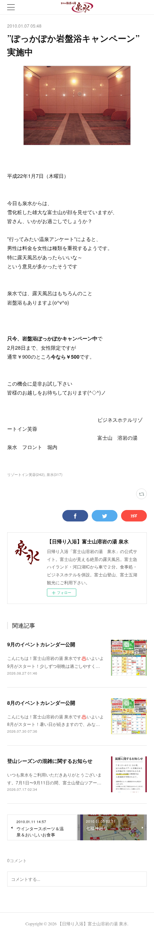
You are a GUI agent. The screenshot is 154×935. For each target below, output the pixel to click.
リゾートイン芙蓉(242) (25, 474)
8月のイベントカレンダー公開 (41, 702)
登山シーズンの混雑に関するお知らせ (49, 760)
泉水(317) (54, 474)
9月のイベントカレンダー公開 (41, 644)
